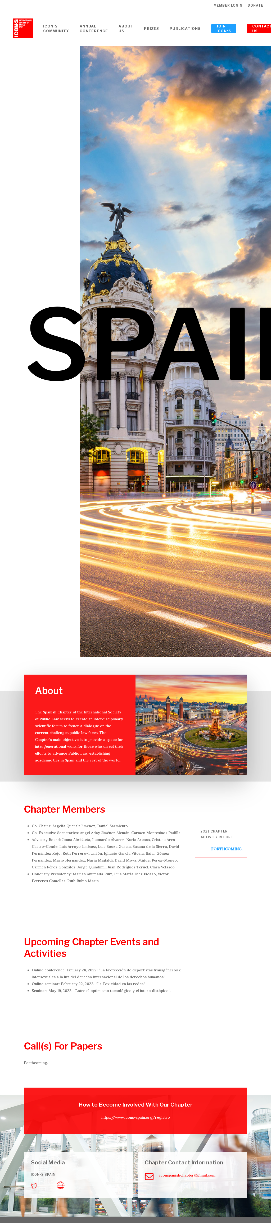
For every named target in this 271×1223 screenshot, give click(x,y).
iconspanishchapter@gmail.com (187, 1175)
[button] (221, 849)
